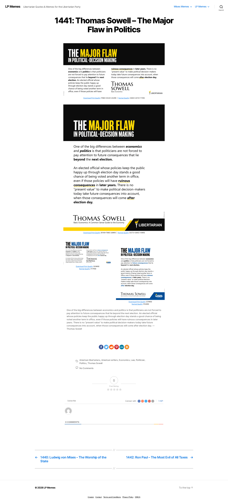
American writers (109, 360)
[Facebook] (101, 347)
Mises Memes (181, 6)
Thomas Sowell (95, 363)
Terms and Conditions (112, 497)
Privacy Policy (127, 497)
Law (133, 360)
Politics (83, 363)
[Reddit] (111, 347)
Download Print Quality (91, 98)
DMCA (137, 497)
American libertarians (89, 360)
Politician (140, 360)
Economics (124, 360)
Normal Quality (123, 98)
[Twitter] (106, 347)
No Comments (86, 368)
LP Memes (12, 6)
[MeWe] (121, 347)
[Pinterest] (116, 347)
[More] (127, 347)
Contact (98, 497)
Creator (91, 497)
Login (160, 401)
